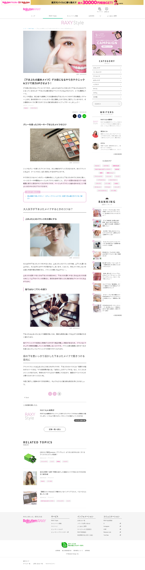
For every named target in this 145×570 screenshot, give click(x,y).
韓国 (101, 173)
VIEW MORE (117, 154)
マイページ (54, 526)
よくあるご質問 (112, 16)
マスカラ (65, 461)
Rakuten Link (107, 532)
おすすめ (106, 166)
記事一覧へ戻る (55, 429)
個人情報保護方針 (67, 550)
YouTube (106, 535)
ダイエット (98, 187)
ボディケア (96, 80)
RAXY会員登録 (108, 520)
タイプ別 (113, 190)
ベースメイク (97, 72)
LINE (105, 529)
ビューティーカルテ (57, 529)
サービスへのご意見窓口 (84, 529)
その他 (95, 97)
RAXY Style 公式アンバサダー (47, 501)
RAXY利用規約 (81, 532)
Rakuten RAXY (32, 9)
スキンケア (96, 68)
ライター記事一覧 (80, 420)
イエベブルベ (34, 108)
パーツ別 (50, 481)
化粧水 (116, 183)
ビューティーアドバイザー (59, 532)
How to (25, 108)
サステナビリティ (50, 563)
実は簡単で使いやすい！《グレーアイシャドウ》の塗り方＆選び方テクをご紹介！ (54, 197)
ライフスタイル (102, 190)
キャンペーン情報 (72, 16)
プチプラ (98, 183)
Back (26, 397)
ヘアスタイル (101, 180)
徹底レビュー (110, 173)
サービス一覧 (26, 563)
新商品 (58, 461)
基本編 (117, 169)
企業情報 (57, 550)
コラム (95, 93)
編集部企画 (116, 166)
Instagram (106, 526)
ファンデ (117, 187)
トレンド (108, 176)
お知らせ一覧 (81, 520)
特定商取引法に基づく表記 (85, 535)
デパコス (107, 187)
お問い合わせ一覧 (38, 563)
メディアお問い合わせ (83, 523)
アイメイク (31, 105)
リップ (52, 461)
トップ (33, 16)
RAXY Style (53, 16)
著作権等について (78, 550)
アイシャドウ (44, 461)
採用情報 (87, 550)
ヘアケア (96, 84)
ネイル (95, 89)
